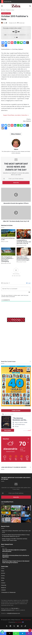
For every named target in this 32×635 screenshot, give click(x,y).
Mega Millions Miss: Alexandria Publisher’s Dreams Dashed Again (23, 258)
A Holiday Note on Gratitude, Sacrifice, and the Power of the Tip (24, 242)
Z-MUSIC (3, 590)
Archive (3, 573)
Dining (2, 578)
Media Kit (3, 587)
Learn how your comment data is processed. (14, 296)
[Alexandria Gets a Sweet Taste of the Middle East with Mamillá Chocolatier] (6, 520)
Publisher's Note (10, 10)
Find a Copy (16, 320)
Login (29, 283)
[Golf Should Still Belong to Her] (8, 233)
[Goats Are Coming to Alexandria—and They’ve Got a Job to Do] (6, 508)
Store (2, 580)
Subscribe (3, 585)
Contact (3, 582)
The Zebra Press (27, 619)
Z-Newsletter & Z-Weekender (8, 592)
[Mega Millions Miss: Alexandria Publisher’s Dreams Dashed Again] (24, 252)
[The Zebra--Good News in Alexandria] (16, 6)
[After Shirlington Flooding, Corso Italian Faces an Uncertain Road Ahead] (16, 514)
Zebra (4, 22)
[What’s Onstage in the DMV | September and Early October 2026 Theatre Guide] (26, 508)
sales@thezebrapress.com (7, 610)
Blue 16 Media (18, 622)
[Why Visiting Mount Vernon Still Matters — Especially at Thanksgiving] (8, 252)
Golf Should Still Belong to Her (7, 238)
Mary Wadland (16, 134)
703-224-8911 (14, 608)
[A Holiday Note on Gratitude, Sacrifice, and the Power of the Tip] (24, 234)
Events (3, 575)
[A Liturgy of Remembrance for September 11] (26, 514)
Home (3, 10)
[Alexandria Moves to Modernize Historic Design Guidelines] (6, 514)
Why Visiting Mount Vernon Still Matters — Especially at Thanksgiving (7, 259)
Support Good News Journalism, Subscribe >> (16, 115)
